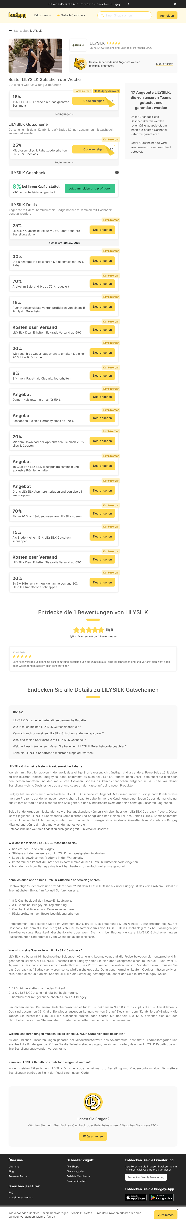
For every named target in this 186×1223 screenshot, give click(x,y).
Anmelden (167, 15)
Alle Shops (73, 1166)
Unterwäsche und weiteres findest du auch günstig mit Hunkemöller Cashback (59, 829)
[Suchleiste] (102, 15)
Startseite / (22, 30)
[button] (64, 114)
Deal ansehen (102, 229)
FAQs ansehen (93, 1136)
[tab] (64, 114)
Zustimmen (166, 1215)
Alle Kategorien (75, 1171)
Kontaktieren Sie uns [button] (21, 1197)
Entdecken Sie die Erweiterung (146, 1177)
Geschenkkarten (76, 1181)
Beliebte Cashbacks (78, 1176)
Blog (11, 1171)
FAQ (11, 1192)
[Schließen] (174, 4)
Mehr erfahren (164, 63)
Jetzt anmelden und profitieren (90, 188)
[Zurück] (10, 30)
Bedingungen (63, 113)
